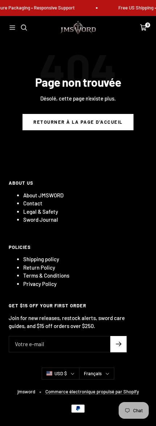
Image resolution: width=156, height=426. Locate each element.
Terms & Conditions (46, 275)
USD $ (60, 373)
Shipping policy (41, 259)
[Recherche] (24, 27)
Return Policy (39, 267)
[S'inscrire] (118, 344)
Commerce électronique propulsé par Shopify (92, 391)
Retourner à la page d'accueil (78, 122)
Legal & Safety (40, 211)
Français (93, 373)
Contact (32, 203)
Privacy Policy (40, 283)
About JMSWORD (43, 195)
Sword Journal (40, 219)
